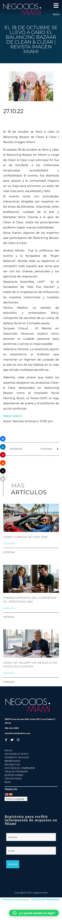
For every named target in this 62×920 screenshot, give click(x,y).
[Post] (3, 471)
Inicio (8, 750)
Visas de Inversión (16, 771)
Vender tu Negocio (17, 757)
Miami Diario (12, 416)
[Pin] (3, 455)
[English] (6, 794)
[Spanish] (11, 794)
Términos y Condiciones (16, 899)
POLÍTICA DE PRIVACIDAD (45, 899)
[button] (34, 913)
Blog (8, 782)
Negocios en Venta (16, 754)
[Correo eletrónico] (3, 479)
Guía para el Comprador (20, 768)
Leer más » (9, 543)
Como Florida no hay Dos (25, 536)
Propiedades (13, 761)
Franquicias (12, 764)
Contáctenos (13, 778)
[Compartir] (3, 439)
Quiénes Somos (14, 775)
